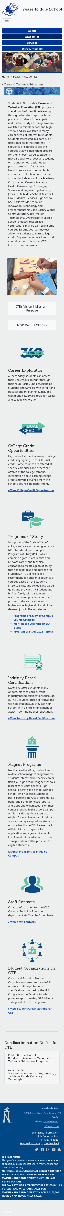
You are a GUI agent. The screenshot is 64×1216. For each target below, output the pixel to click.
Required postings (30, 1143)
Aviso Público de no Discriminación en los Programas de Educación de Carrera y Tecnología (30, 1074)
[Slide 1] (32, 291)
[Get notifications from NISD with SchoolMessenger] (59, 1149)
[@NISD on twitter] (36, 1149)
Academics (32, 37)
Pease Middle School (42, 9)
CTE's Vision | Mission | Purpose (32, 308)
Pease (17, 76)
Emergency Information (45, 1132)
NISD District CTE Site (32, 325)
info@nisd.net (51, 1126)
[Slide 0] (26, 291)
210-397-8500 (50, 1121)
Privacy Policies (49, 1139)
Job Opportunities (48, 1136)
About (32, 31)
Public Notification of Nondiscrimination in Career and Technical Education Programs (29, 1058)
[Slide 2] (37, 291)
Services (32, 43)
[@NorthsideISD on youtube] (53, 1149)
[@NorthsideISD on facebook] (42, 1149)
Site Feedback (51, 1143)
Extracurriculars (32, 48)
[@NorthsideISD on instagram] (48, 1149)
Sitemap (7, 1211)
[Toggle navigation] (6, 21)
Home (6, 76)
